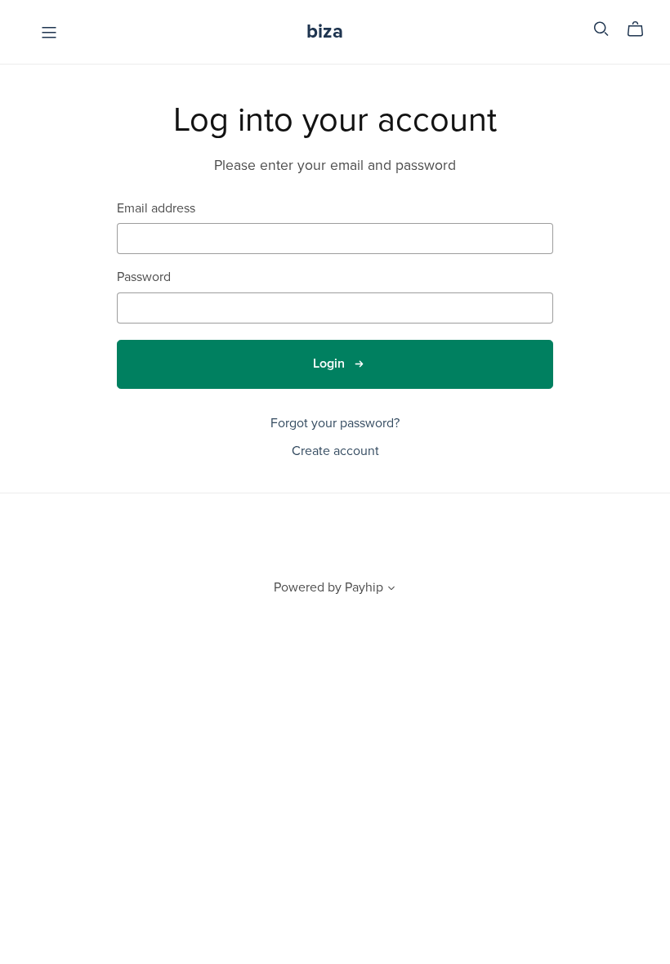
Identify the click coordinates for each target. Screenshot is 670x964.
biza (324, 31)
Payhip (364, 587)
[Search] (601, 29)
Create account (335, 451)
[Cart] (641, 29)
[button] (391, 590)
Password (144, 277)
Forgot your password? (335, 423)
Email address (156, 208)
